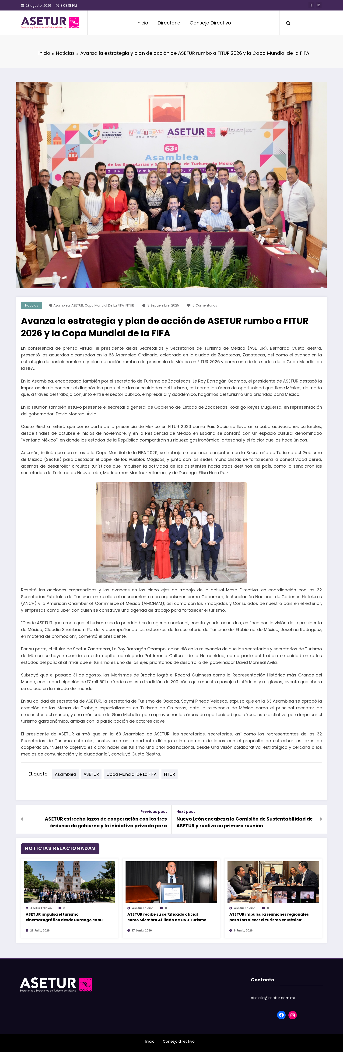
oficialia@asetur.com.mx (273, 997)
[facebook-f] (311, 5)
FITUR (130, 305)
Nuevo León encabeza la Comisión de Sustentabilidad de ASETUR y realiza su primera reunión (244, 822)
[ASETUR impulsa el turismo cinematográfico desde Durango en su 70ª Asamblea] (69, 882)
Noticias (31, 305)
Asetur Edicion (41, 908)
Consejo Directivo (210, 23)
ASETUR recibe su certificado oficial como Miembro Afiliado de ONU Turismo (166, 917)
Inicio (142, 23)
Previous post (153, 811)
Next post (185, 811)
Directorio (169, 23)
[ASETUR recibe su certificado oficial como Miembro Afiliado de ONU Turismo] (171, 882)
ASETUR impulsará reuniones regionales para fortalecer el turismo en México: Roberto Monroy (269, 917)
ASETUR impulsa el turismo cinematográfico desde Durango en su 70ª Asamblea (64, 917)
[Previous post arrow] (22, 819)
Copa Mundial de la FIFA (104, 305)
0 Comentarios (204, 305)
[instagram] (319, 5)
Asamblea (61, 305)
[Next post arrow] (320, 819)
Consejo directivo (179, 1041)
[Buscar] (288, 23)
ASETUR (77, 305)
